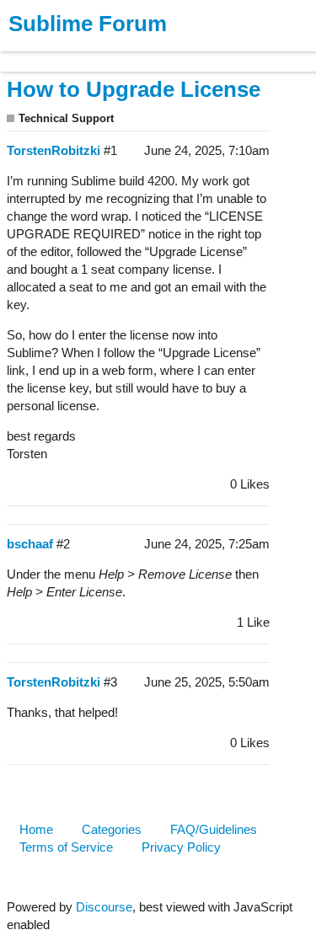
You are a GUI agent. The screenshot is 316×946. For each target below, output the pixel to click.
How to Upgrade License (133, 89)
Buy (109, 53)
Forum (231, 53)
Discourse (104, 907)
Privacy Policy (181, 847)
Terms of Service (66, 847)
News (177, 53)
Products (51, 53)
